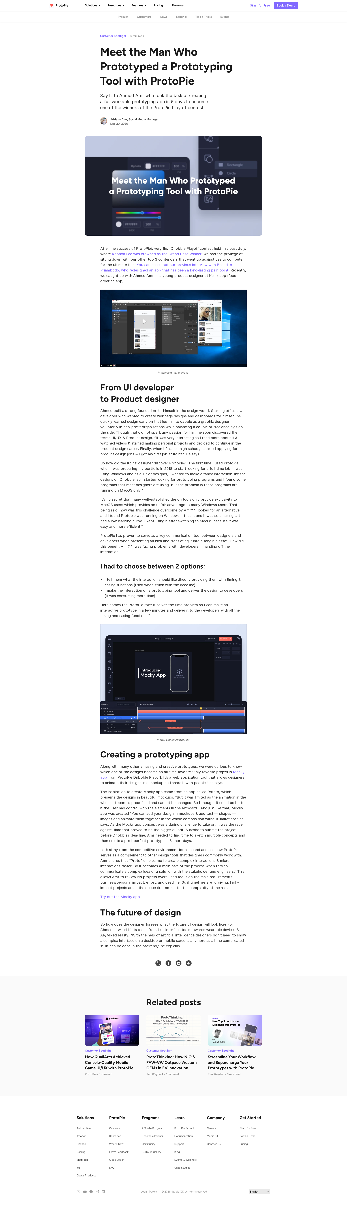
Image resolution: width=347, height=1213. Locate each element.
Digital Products (86, 1175)
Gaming (81, 1151)
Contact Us (214, 1143)
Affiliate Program (152, 1128)
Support (179, 1143)
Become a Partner (152, 1136)
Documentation (184, 1136)
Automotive (84, 1128)
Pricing (244, 1143)
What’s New (116, 1143)
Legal (144, 1191)
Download (115, 1136)
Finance (81, 1143)
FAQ (111, 1167)
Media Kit (213, 1136)
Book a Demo (248, 1136)
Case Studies (182, 1167)
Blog (177, 1151)
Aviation (81, 1136)
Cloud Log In (116, 1159)
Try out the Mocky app (120, 897)
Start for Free (248, 1128)
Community (148, 1143)
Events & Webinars (185, 1159)
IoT (78, 1167)
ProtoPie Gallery (151, 1151)
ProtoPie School (184, 1128)
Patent (153, 1191)
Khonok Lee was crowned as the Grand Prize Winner (157, 254)
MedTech (82, 1159)
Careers (211, 1128)
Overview (114, 1128)
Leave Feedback (118, 1151)
